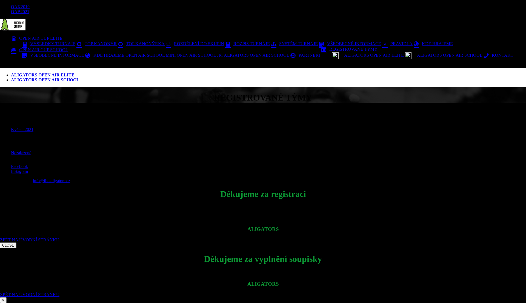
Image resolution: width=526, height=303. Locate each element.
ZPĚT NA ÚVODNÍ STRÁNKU (29, 240)
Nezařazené (21, 152)
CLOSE (8, 245)
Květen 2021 (22, 129)
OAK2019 (20, 6)
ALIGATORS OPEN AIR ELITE (43, 75)
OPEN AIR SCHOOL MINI (150, 55)
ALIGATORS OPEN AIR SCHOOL (256, 55)
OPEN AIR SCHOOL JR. (200, 55)
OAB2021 (20, 11)
